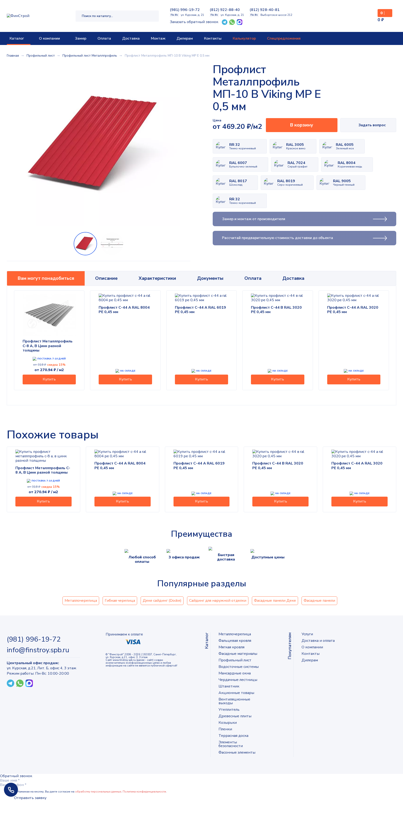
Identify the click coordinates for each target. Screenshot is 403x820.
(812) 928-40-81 (265, 9)
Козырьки (228, 722)
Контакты (213, 38)
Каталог (17, 38)
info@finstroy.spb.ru (38, 650)
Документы (210, 278)
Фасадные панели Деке (275, 600)
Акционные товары (236, 693)
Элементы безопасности (231, 744)
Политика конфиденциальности (144, 791)
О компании (49, 38)
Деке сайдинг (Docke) (162, 600)
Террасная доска (233, 736)
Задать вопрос (372, 125)
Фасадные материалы (238, 654)
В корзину (301, 125)
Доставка (131, 38)
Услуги (307, 634)
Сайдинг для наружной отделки (217, 600)
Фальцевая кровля (235, 640)
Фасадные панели (319, 600)
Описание (106, 278)
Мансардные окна (235, 673)
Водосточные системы (239, 667)
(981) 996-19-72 (185, 9)
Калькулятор (244, 38)
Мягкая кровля (231, 647)
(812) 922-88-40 (225, 9)
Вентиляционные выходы (234, 701)
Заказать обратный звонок (194, 22)
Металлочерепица (81, 600)
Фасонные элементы (237, 752)
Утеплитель (229, 709)
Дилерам (185, 38)
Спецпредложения (284, 38)
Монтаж (158, 38)
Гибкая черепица (120, 600)
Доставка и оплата (318, 640)
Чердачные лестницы (238, 680)
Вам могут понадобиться (45, 278)
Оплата (104, 38)
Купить (49, 379)
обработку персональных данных (98, 791)
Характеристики (157, 278)
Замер (80, 38)
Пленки (225, 729)
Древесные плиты (235, 716)
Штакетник (229, 686)
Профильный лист (235, 660)
